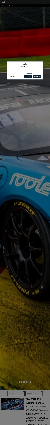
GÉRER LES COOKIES (12, 76)
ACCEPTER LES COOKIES (37, 76)
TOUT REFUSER (28, 76)
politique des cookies (29, 73)
